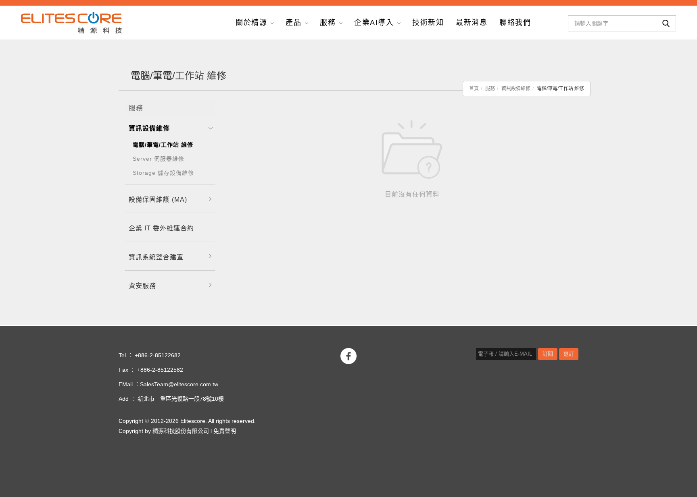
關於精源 (251, 23)
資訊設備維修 (515, 88)
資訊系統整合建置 (156, 257)
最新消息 (471, 23)
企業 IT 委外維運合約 (161, 228)
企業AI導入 (374, 23)
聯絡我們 (515, 23)
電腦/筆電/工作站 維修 (163, 144)
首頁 (474, 88)
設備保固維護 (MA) (158, 199)
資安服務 (142, 285)
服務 (328, 23)
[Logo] (71, 22)
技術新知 (428, 23)
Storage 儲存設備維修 (163, 173)
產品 (293, 23)
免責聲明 (224, 431)
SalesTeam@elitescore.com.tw (179, 384)
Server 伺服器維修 (158, 158)
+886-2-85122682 (158, 355)
